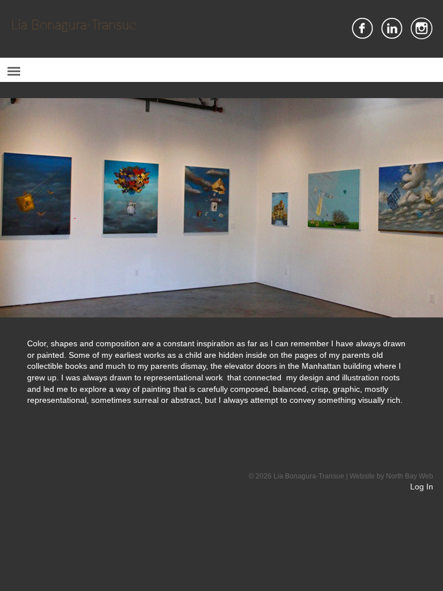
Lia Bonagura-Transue (73, 25)
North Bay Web (409, 476)
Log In (421, 486)
